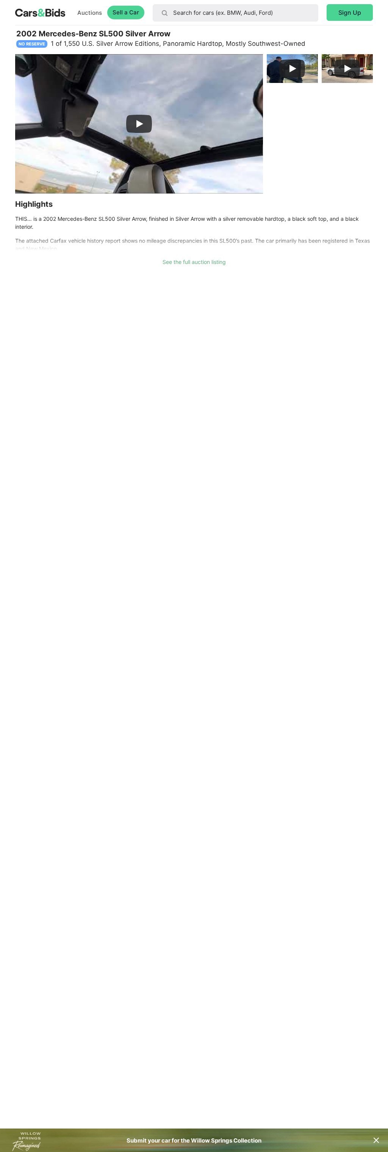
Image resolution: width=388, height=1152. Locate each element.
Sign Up (349, 12)
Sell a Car (126, 12)
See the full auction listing (194, 262)
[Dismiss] (376, 1140)
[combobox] (235, 13)
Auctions (89, 12)
